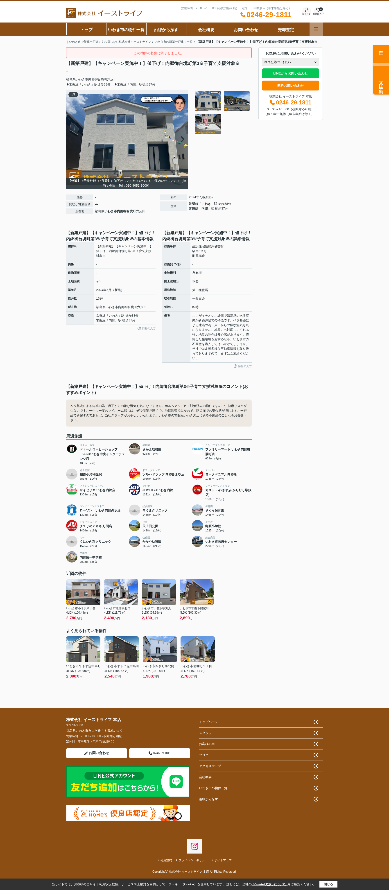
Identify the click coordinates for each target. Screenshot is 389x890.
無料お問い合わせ (290, 85)
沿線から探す (166, 29)
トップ (86, 29)
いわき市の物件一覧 (126, 29)
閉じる (328, 884)
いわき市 (82, 79)
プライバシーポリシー (193, 860)
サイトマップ (223, 860)
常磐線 (193, 204)
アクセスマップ (210, 766)
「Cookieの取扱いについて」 (270, 884)
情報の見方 (149, 328)
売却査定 (286, 29)
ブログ (203, 755)
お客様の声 (207, 744)
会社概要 (206, 29)
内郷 (204, 208)
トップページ (208, 722)
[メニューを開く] (316, 29)
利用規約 (166, 860)
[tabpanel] (222, 113)
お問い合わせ (246, 29)
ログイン (306, 14)
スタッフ (205, 733)
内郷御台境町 (97, 79)
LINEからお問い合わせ (290, 73)
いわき (206, 204)
